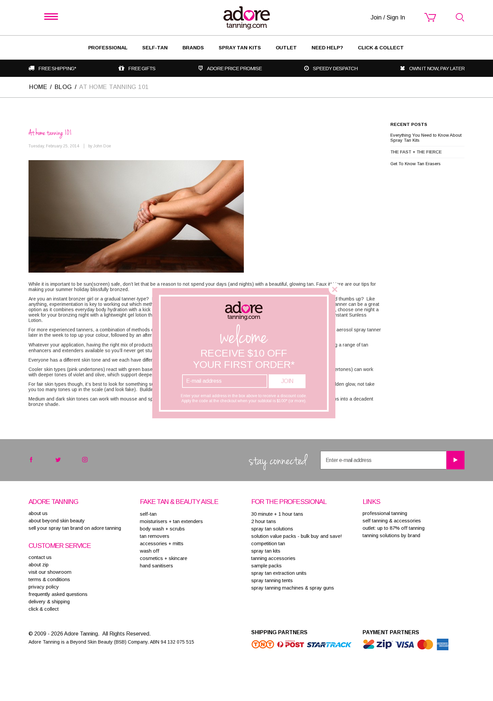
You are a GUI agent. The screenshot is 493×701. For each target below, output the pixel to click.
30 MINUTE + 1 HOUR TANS (277, 514)
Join (287, 381)
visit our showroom (50, 572)
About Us (38, 513)
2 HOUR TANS (263, 521)
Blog (63, 87)
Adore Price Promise (234, 68)
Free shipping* (57, 68)
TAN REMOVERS (154, 536)
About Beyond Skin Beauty (57, 520)
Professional (108, 47)
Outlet (286, 47)
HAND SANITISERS (156, 565)
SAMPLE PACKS (266, 565)
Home (38, 87)
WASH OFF (149, 551)
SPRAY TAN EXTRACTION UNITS (279, 573)
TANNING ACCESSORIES (273, 558)
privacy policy (44, 587)
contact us (40, 557)
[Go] (455, 460)
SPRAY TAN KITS (265, 551)
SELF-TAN (154, 47)
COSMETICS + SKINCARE (163, 558)
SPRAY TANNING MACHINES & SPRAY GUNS (292, 588)
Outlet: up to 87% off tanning (394, 528)
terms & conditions (49, 579)
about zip (39, 564)
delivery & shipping (49, 601)
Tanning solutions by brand (391, 535)
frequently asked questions (58, 594)
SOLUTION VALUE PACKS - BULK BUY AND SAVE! (296, 536)
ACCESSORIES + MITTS (161, 543)
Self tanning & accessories (392, 520)
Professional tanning (385, 513)
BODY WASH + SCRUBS (162, 528)
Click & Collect (381, 47)
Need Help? (327, 47)
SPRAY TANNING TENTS (272, 580)
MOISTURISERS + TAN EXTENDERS (171, 521)
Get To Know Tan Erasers (415, 163)
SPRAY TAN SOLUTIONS (272, 528)
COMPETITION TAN (268, 543)
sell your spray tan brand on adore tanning (75, 528)
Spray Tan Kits (240, 47)
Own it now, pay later (436, 68)
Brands (193, 47)
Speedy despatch (335, 68)
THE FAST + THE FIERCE (416, 151)
